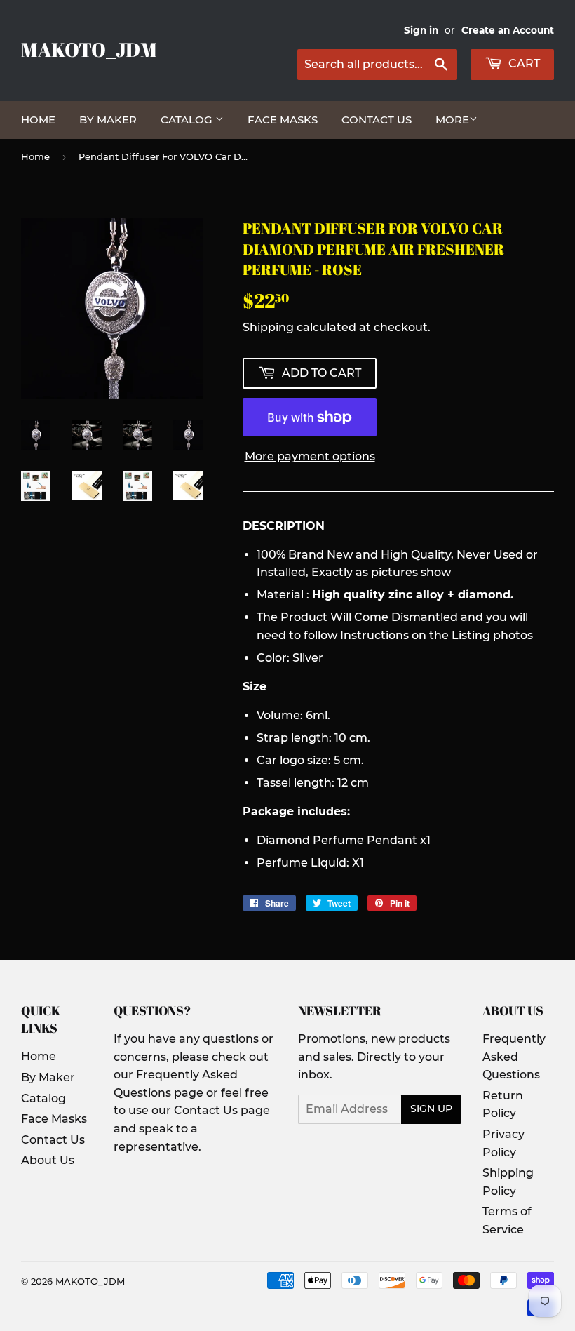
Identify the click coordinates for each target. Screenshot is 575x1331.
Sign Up (431, 1108)
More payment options (310, 456)
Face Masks (283, 119)
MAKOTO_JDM (89, 49)
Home (38, 119)
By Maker (108, 119)
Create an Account (507, 30)
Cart (523, 63)
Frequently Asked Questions (514, 1056)
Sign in (421, 30)
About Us (47, 1160)
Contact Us (376, 119)
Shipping (268, 327)
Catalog (188, 119)
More (452, 119)
